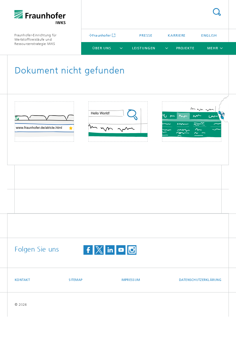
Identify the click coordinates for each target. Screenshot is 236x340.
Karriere (177, 35)
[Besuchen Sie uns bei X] (99, 250)
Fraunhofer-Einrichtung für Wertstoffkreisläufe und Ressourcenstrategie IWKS (35, 39)
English (209, 35)
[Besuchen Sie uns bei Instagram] (131, 250)
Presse (145, 35)
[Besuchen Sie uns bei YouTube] (120, 250)
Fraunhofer (101, 35)
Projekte (185, 48)
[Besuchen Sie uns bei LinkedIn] (110, 250)
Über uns (101, 48)
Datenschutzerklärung (200, 280)
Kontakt (22, 280)
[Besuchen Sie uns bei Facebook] (88, 250)
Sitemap (75, 280)
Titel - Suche (216, 12)
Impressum (130, 280)
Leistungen (143, 48)
